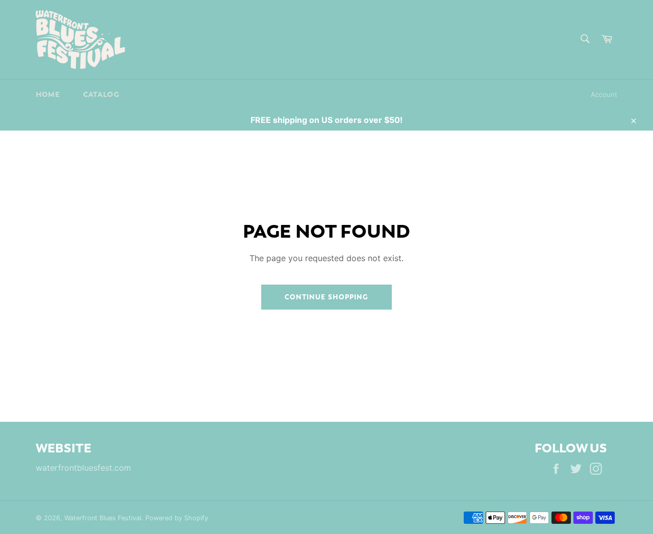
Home (48, 94)
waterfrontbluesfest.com (83, 468)
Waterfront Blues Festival (102, 518)
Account (604, 94)
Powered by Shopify (176, 518)
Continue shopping (326, 297)
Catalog (101, 94)
